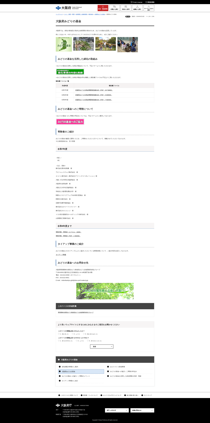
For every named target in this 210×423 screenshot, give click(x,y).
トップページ (59, 14)
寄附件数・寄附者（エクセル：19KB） (69, 232)
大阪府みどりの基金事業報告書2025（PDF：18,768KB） (94, 90)
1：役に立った (64, 334)
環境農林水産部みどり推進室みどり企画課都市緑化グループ (75, 312)
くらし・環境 (67, 14)
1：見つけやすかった (66, 341)
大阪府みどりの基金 (99, 14)
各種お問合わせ (136, 410)
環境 (73, 14)
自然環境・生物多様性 (81, 14)
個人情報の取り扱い (132, 395)
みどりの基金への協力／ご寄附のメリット (76, 376)
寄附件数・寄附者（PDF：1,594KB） (68, 236)
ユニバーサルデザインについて (112, 395)
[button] (136, 2)
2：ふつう (77, 334)
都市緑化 (91, 14)
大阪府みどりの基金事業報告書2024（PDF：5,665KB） (93, 95)
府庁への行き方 (111, 410)
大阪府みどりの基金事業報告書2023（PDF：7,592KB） (93, 100)
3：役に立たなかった (91, 334)
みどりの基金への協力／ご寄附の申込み (123, 371)
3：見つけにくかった (95, 341)
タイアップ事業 (61, 255)
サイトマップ (148, 395)
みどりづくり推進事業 (117, 367)
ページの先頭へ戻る (155, 404)
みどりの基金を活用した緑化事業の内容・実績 (125, 376)
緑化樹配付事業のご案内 (70, 367)
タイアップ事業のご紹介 (70, 381)
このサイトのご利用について (69, 395)
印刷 (129, 16)
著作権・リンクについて (90, 395)
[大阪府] (69, 8)
